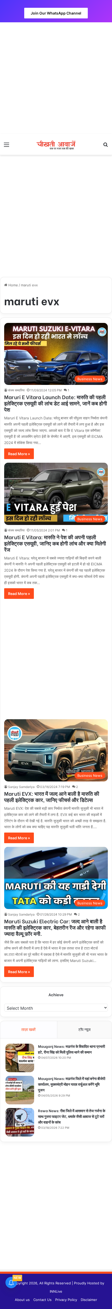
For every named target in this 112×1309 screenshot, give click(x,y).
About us (22, 1300)
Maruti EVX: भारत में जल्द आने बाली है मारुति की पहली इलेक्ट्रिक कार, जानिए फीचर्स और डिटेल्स (51, 796)
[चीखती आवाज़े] (56, 144)
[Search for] (105, 146)
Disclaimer (89, 1300)
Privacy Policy (66, 1300)
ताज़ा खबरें (28, 1029)
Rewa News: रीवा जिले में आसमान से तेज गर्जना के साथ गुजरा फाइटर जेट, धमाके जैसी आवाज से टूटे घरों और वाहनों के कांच (71, 1116)
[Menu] (6, 146)
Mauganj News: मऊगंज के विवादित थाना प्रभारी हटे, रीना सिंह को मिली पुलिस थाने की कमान (71, 1049)
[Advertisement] (56, 78)
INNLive (56, 1291)
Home (12, 285)
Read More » (19, 454)
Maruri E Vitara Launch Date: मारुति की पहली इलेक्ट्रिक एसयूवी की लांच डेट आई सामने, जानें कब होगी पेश (55, 403)
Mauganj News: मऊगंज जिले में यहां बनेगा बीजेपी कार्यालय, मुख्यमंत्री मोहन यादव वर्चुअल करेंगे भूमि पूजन (71, 1084)
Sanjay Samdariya (21, 787)
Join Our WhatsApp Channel (56, 13)
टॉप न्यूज (84, 1029)
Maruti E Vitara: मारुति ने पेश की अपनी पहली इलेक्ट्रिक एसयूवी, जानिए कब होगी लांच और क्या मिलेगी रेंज (55, 543)
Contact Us (42, 1300)
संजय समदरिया (16, 390)
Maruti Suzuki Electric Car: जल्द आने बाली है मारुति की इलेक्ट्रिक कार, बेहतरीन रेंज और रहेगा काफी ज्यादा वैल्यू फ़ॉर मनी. (55, 927)
